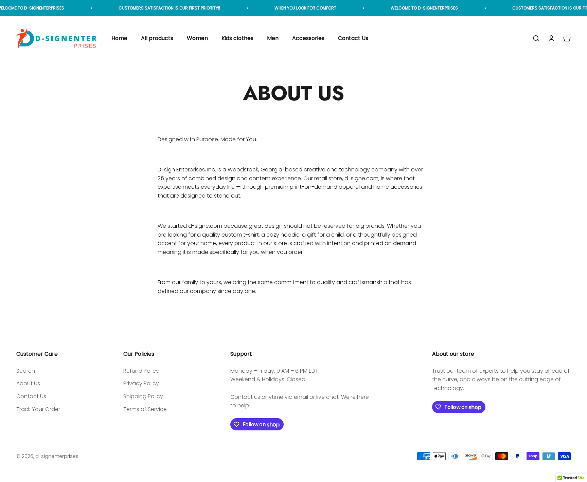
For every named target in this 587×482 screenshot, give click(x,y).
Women (197, 38)
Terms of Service (145, 409)
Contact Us (353, 38)
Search (25, 371)
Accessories (308, 38)
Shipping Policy (143, 396)
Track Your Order (38, 409)
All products (157, 38)
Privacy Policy (141, 383)
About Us (28, 383)
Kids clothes (237, 38)
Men (273, 38)
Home (119, 38)
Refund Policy (141, 371)
